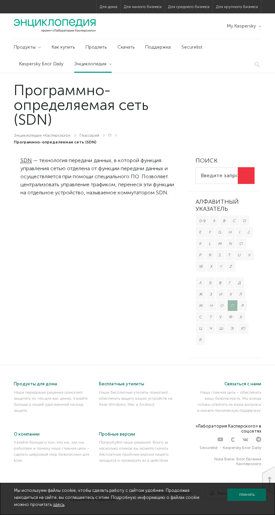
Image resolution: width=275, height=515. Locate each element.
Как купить (63, 47)
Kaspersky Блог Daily (41, 64)
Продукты (25, 47)
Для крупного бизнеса (237, 6)
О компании (27, 434)
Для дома (108, 6)
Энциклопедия (90, 64)
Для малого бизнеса (143, 6)
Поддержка (158, 47)
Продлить (96, 47)
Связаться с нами (242, 383)
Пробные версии (117, 434)
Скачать (125, 47)
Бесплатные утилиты (121, 383)
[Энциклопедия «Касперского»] (55, 25)
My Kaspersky (241, 26)
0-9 (202, 220)
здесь (58, 504)
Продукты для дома (35, 383)
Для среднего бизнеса (189, 6)
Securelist (191, 47)
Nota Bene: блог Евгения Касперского (237, 461)
